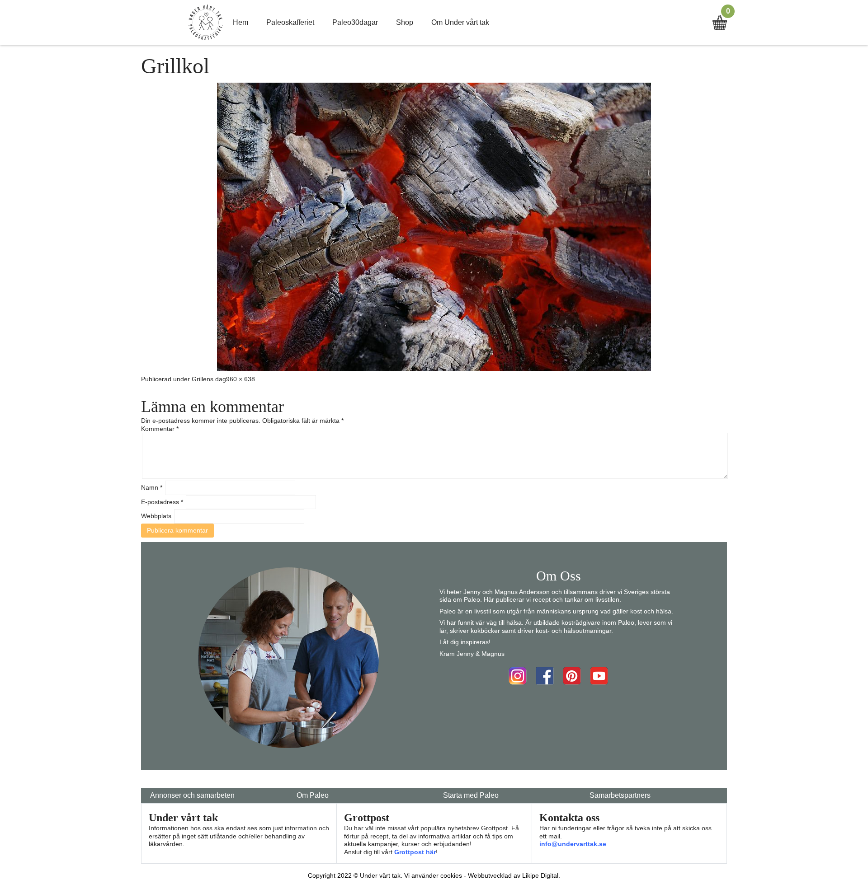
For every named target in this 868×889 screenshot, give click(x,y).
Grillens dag (209, 379)
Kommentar (160, 428)
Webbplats (156, 515)
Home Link (206, 23)
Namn (151, 487)
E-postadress (162, 501)
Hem (240, 22)
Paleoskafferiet (290, 22)
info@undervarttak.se (572, 843)
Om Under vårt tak (460, 22)
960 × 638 (240, 379)
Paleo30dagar (355, 22)
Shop (404, 22)
